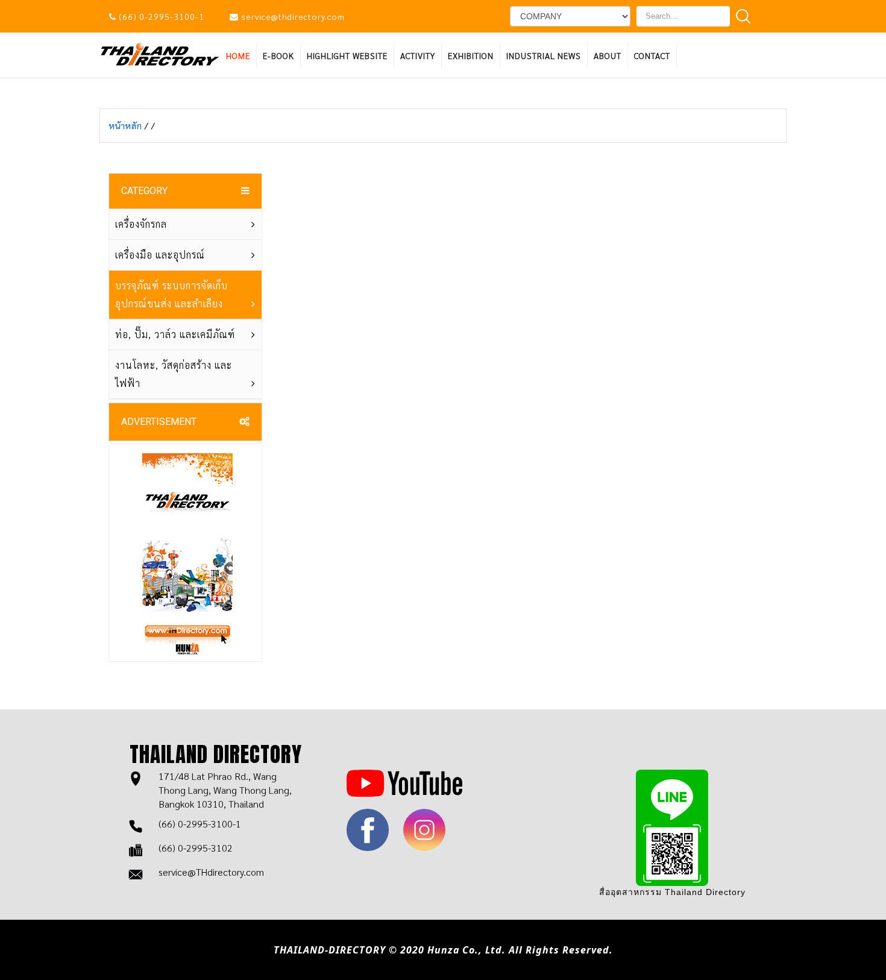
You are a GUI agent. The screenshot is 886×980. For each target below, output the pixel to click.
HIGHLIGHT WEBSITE (347, 55)
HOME (238, 55)
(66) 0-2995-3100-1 (161, 16)
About (607, 55)
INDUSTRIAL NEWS (543, 55)
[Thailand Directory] (159, 53)
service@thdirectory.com (293, 16)
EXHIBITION (471, 55)
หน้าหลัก (127, 125)
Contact (652, 55)
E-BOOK (278, 55)
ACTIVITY (417, 55)
